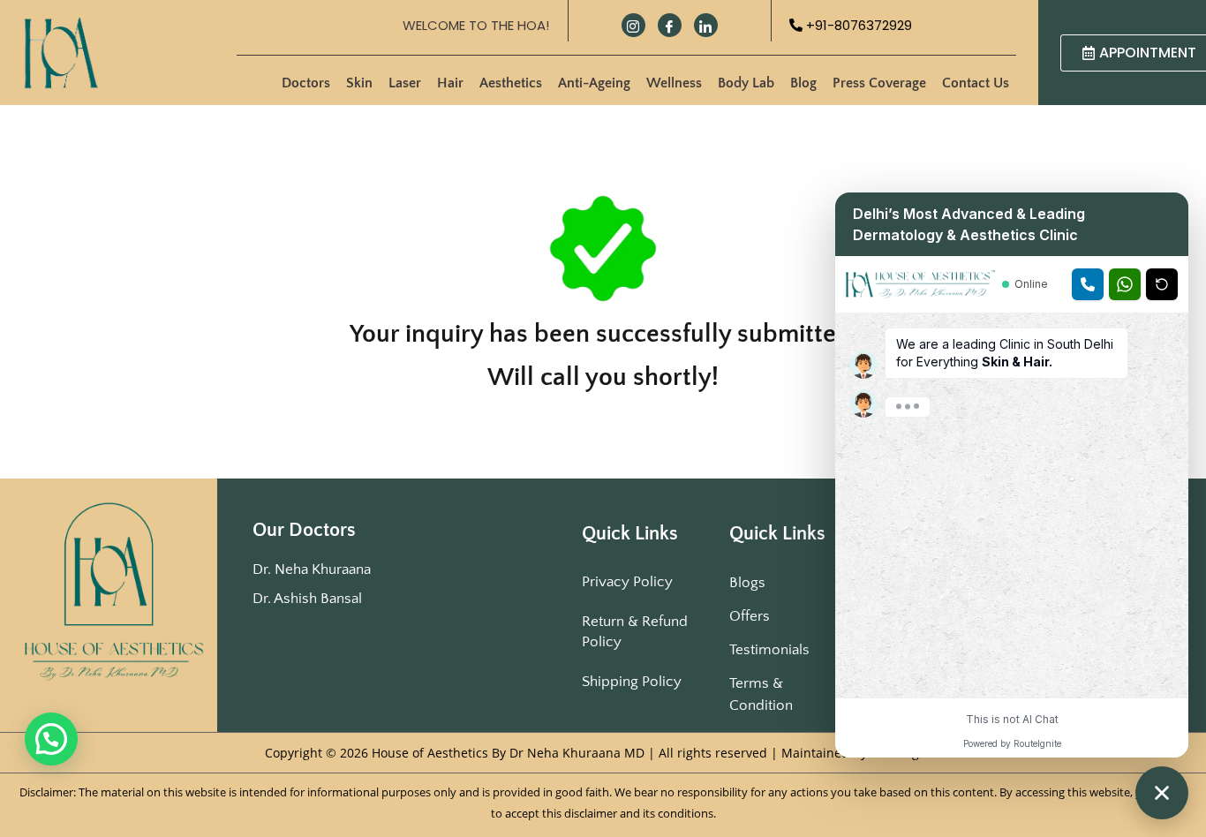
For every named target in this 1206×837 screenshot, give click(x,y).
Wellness (674, 83)
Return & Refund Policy (635, 632)
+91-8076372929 (857, 25)
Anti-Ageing (594, 83)
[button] (51, 739)
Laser (404, 83)
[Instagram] (633, 25)
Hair (450, 83)
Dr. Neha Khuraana (312, 569)
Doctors (306, 83)
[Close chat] (1161, 792)
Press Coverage (879, 83)
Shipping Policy (632, 682)
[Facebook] (670, 25)
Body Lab (746, 83)
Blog (803, 83)
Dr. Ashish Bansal (307, 599)
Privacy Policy (627, 582)
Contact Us (975, 83)
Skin (359, 83)
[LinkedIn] (706, 25)
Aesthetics (510, 83)
